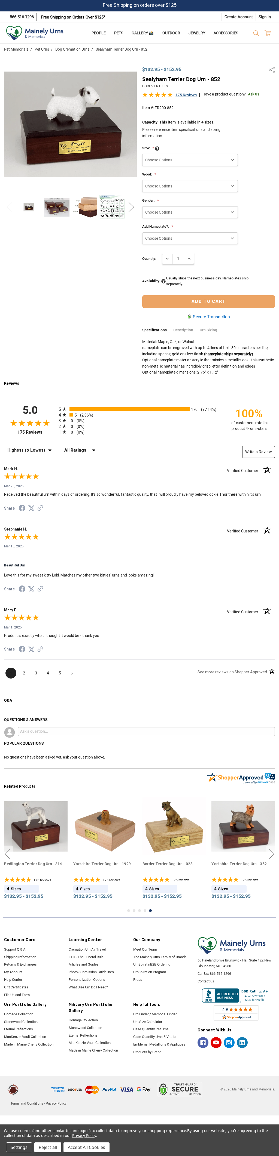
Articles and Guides (84, 964)
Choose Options (35, 848)
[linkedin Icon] (242, 1042)
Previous (9, 207)
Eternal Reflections (18, 1029)
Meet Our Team (145, 949)
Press (137, 980)
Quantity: (149, 259)
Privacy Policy (56, 1103)
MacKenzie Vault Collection (25, 1037)
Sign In (265, 16)
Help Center (13, 980)
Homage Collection (18, 1014)
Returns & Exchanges (20, 964)
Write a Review (258, 452)
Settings (19, 1147)
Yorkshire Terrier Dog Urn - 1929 (102, 863)
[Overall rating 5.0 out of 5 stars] (157, 96)
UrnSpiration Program (149, 972)
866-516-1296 (22, 16)
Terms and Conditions (27, 1103)
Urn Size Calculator (147, 1022)
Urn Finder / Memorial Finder (155, 1014)
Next (131, 207)
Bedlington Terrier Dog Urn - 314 (33, 863)
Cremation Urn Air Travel (87, 949)
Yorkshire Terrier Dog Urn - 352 (239, 863)
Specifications (154, 330)
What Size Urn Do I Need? (88, 987)
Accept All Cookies (86, 1147)
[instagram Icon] (229, 1042)
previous (7, 854)
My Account (13, 972)
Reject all (48, 1147)
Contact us (206, 981)
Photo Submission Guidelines (91, 972)
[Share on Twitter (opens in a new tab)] (31, 508)
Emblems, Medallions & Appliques (159, 1044)
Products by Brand (147, 1052)
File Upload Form (17, 995)
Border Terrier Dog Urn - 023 (167, 863)
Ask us (253, 94)
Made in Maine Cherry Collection (28, 1044)
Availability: (151, 281)
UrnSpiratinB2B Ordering (151, 964)
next (272, 854)
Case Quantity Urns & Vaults (154, 1037)
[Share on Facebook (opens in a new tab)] (22, 509)
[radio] (139, 409)
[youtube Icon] (216, 1042)
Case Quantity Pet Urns (151, 1029)
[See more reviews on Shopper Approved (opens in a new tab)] (40, 509)
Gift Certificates (16, 987)
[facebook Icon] (203, 1042)
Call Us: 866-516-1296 (214, 974)
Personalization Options (87, 980)
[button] (36, 1090)
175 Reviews (186, 95)
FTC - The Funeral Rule (86, 957)
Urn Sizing (208, 330)
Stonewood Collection (21, 1022)
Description (183, 330)
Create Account (239, 16)
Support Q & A (14, 949)
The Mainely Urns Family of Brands (160, 957)
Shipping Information (20, 957)
